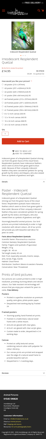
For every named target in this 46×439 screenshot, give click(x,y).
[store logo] (17, 11)
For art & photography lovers (21, 427)
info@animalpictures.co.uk (19, 419)
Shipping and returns (14, 424)
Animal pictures (15, 421)
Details (5, 182)
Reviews (5, 373)
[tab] (23, 181)
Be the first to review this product (12, 68)
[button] (21, 55)
